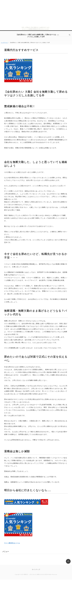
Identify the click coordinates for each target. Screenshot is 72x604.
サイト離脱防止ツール (12, 543)
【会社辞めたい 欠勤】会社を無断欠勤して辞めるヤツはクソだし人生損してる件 (36, 35)
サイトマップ (36, 569)
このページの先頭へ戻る (68, 561)
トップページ (4, 42)
